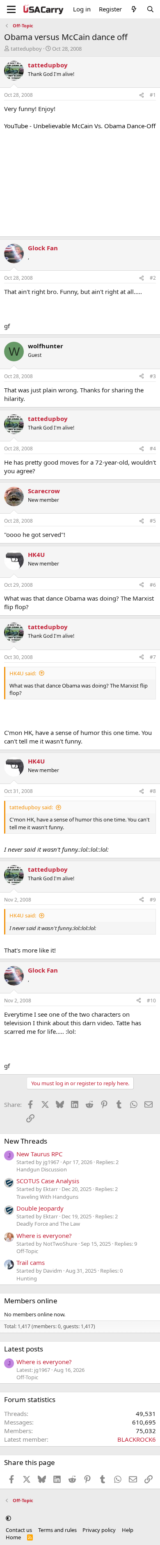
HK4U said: (22, 673)
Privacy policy (99, 1530)
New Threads (25, 1141)
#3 (153, 376)
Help (127, 1530)
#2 (153, 277)
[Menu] (11, 9)
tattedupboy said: (31, 807)
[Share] (141, 95)
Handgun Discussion (41, 1169)
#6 (153, 584)
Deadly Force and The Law (48, 1223)
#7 (153, 657)
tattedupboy (26, 48)
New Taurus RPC (39, 1154)
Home (13, 1537)
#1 (153, 94)
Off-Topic (27, 1251)
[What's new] (134, 9)
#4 (153, 448)
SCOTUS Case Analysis (47, 1181)
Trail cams (30, 1262)
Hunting (26, 1278)
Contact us (19, 1530)
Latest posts (23, 1349)
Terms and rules (57, 1530)
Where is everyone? (44, 1235)
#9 (153, 899)
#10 (151, 1000)
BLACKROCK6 (136, 1439)
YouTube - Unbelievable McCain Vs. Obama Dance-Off (79, 126)
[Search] (150, 9)
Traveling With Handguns (47, 1196)
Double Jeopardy (40, 1208)
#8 (153, 791)
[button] (8, 1518)
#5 (153, 520)
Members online (30, 1300)
